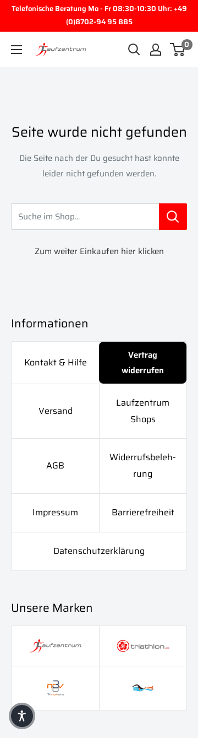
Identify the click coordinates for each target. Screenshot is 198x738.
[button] (22, 716)
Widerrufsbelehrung (142, 465)
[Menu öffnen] (16, 49)
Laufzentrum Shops (142, 411)
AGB (55, 465)
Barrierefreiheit (143, 512)
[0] (178, 49)
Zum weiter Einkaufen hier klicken (99, 251)
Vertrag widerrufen (143, 362)
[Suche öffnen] (134, 50)
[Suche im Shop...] (173, 216)
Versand (55, 411)
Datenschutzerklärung (99, 551)
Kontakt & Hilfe (55, 362)
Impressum (55, 512)
